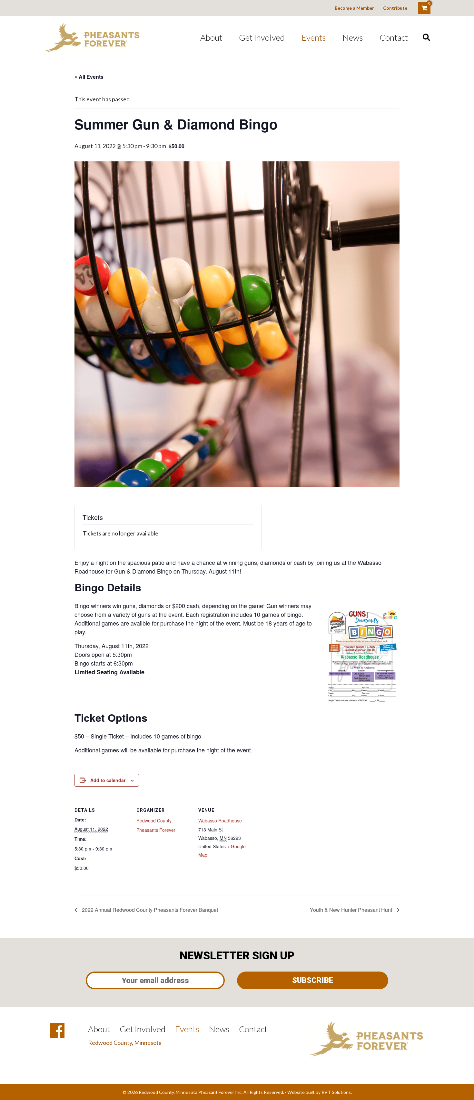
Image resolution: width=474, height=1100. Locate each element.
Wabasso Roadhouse (220, 820)
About (211, 37)
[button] (427, 37)
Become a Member (354, 8)
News (352, 37)
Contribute (395, 8)
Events (313, 37)
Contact (394, 37)
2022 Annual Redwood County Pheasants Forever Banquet (149, 909)
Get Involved (262, 37)
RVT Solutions (336, 1092)
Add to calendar (107, 780)
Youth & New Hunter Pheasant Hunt (351, 909)
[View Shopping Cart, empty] (424, 8)
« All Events (89, 76)
